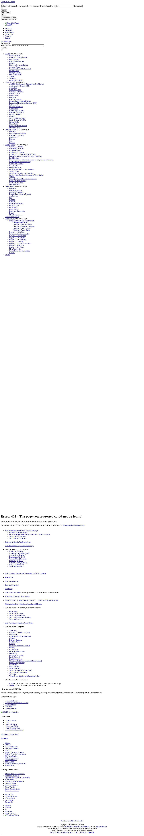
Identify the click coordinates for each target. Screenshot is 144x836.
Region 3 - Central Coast (17, 236)
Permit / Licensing (15, 114)
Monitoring (13, 653)
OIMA (7, 743)
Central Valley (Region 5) (17, 559)
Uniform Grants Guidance (14, 730)
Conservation (13, 95)
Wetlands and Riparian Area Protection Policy (24, 676)
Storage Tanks (14, 122)
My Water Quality (15, 249)
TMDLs (12, 177)
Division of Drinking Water (22, 224)
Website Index (10, 765)
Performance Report (11, 758)
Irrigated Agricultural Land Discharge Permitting (25, 156)
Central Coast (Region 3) (17, 555)
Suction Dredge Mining (17, 663)
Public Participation (15, 80)
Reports (11, 213)
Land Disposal (14, 158)
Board (7, 54)
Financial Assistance (16, 107)
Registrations (13, 209)
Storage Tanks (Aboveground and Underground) (25, 661)
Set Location (78, 6)
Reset (3, 15)
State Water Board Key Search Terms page (19, 546)
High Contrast (6, 12)
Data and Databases (11, 585)
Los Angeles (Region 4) (17, 557)
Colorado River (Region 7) (18, 563)
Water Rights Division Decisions (20, 617)
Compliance (13, 137)
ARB (58, 832)
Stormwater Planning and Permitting (21, 173)
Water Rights (10, 186)
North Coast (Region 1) (17, 551)
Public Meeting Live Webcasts (48, 600)
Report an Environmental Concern (16, 703)
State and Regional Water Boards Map (18, 542)
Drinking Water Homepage (18, 532)
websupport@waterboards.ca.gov (74, 525)
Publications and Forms (13, 592)
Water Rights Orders (16, 619)
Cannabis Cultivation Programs (19, 632)
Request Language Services (14, 752)
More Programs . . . (15, 128)
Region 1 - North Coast (17, 232)
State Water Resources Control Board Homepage (21, 531)
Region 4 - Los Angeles (17, 238)
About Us (8, 28)
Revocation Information (17, 211)
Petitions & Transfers (16, 203)
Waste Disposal (14, 666)
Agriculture (13, 88)
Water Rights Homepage (17, 536)
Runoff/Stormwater (15, 659)
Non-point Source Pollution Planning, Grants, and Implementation (31, 160)
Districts (12, 139)
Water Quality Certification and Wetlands (23, 179)
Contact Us (9, 34)
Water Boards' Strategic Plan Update (17, 596)
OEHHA (83, 832)
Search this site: (6, 45)
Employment (9, 779)
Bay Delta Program (15, 190)
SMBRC (12, 685)
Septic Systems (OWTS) (17, 120)
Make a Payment (11, 724)
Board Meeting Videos (26, 600)
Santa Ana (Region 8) (16, 564)
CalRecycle (65, 832)
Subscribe (8, 36)
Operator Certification (16, 112)
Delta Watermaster (15, 99)
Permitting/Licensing (16, 655)
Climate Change (14, 93)
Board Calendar (10, 600)
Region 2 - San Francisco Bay (19, 234)
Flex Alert (8, 706)
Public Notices (14, 205)
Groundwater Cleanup (16, 152)
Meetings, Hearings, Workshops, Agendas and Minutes (23, 604)
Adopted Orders (14, 67)
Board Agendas (10, 720)
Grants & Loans (10, 783)
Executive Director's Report (18, 65)
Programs (8, 82)
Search (7, 255)
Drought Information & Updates (20, 101)
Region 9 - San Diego (16, 247)
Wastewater (13, 665)
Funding (12, 647)
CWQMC (12, 683)
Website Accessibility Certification (72, 821)
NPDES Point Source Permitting (20, 162)
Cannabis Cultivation (16, 92)
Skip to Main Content (8, 2)
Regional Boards (101, 826)
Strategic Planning (15, 73)
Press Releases (14, 71)
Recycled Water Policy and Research (21, 169)
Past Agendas (13, 59)
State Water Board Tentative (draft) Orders (19, 623)
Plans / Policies (10, 787)
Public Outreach (14, 657)
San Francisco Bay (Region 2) (19, 553)
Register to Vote (10, 708)
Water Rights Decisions (17, 615)
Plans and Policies (15, 74)
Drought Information (12, 748)
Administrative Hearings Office (19, 86)
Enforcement (13, 105)
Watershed (12, 674)
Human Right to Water (16, 110)
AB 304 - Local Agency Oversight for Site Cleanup (26, 84)
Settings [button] (7, 38)
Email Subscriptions (11, 581)
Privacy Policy (10, 798)
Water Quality (10, 145)
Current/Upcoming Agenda (18, 57)
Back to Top (9, 794)
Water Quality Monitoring (17, 181)
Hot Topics (8, 589)
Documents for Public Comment (20, 69)
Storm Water (13, 124)
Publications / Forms (12, 791)
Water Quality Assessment (18, 126)
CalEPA (12, 253)
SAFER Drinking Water (17, 118)
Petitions (12, 63)
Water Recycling (14, 668)
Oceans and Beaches (16, 164)
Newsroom (8, 30)
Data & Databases (11, 746)
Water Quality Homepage (17, 538)
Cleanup (12, 638)
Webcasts (12, 78)
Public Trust (13, 207)
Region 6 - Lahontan (16, 241)
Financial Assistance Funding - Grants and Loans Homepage (29, 534)
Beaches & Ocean (15, 90)
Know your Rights (11, 726)
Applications (13, 196)
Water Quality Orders (16, 613)
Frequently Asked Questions (14, 781)
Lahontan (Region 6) (16, 561)
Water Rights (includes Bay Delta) (20, 670)
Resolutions (13, 611)
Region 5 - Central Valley (17, 239)
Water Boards (10, 219)
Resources (4, 738)
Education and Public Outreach (19, 646)
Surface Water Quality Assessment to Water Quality (26, 175)
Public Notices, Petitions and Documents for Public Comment (25, 574)
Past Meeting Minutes (16, 61)
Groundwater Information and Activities (22, 154)
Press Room (9, 577)
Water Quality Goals (16, 183)
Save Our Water (10, 705)
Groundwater (13, 109)
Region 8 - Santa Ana (16, 245)
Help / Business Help (12, 728)
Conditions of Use (11, 796)
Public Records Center (12, 789)
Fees (10, 198)
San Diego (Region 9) (16, 566)
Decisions (12, 201)
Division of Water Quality (22, 228)
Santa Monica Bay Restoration (19, 251)
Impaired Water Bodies (17, 651)
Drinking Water (10, 129)
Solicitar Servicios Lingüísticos (15, 754)
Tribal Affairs (9, 762)
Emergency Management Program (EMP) (23, 103)
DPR (72, 832)
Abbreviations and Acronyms (15, 774)
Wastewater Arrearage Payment (15, 763)
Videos (11, 76)
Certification (13, 634)
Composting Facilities (16, 148)
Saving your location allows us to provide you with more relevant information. (27, 6)
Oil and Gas (13, 165)
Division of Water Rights (21, 230)
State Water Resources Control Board (21, 220)
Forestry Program (15, 150)
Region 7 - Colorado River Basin (20, 243)
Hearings (12, 200)
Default (4, 10)
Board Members (14, 55)
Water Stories (9, 32)
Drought (12, 644)
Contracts (12, 97)
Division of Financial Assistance (24, 226)
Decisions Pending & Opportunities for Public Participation (17, 776)
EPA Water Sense (11, 701)
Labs (11, 141)
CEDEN (8, 744)
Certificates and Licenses (17, 133)
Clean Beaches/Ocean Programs (20, 636)
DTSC (77, 832)
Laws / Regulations (11, 785)
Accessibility (9, 800)
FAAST (7, 750)
